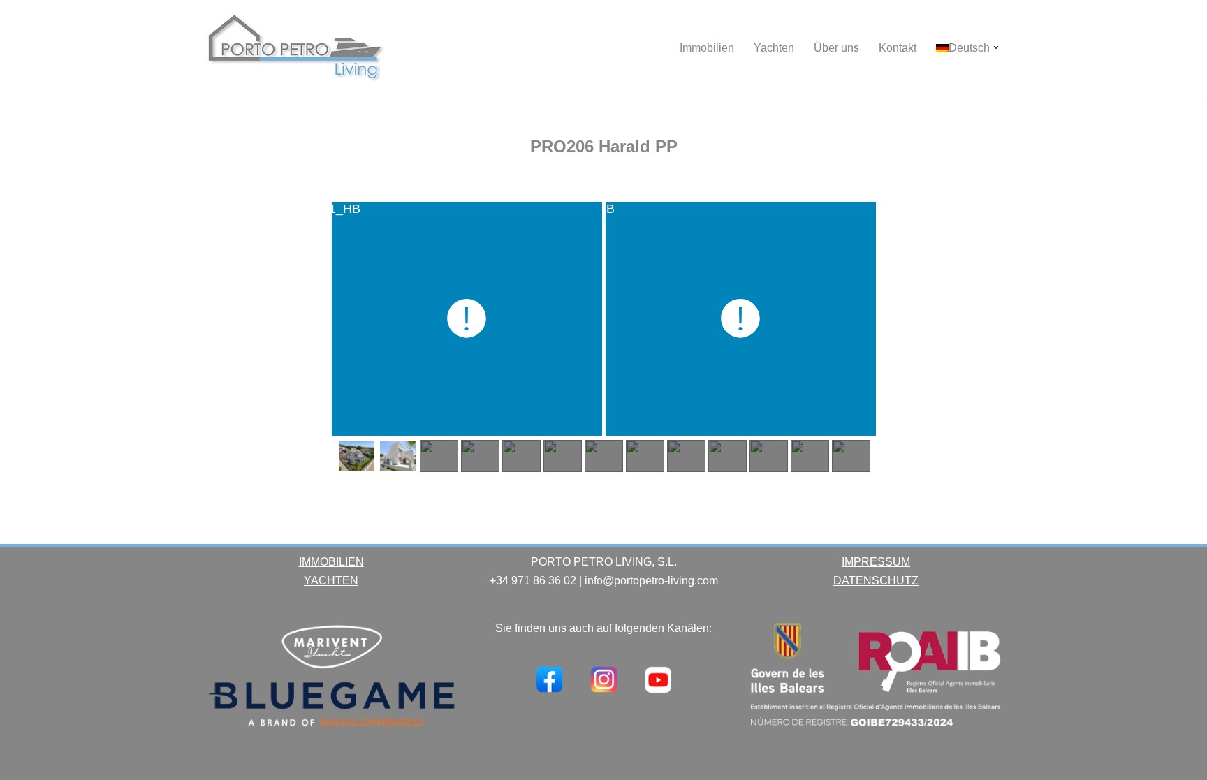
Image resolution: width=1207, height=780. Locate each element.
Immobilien (707, 48)
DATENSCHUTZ (876, 581)
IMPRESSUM (876, 562)
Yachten (774, 48)
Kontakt (897, 48)
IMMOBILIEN (331, 562)
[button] (996, 47)
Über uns (836, 48)
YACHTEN (331, 581)
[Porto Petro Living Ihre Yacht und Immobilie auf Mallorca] (296, 48)
